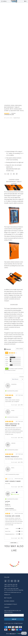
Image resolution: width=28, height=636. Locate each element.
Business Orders (9, 601)
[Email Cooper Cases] (18, 581)
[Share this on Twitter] (8, 174)
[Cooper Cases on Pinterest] (12, 581)
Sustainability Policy (10, 604)
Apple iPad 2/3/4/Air (9, 123)
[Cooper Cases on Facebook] (8, 581)
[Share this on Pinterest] (14, 174)
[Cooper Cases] (14, 1)
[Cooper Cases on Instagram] (15, 581)
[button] (10, 113)
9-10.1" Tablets (19, 123)
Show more (13, 542)
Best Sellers (8, 598)
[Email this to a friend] (16, 174)
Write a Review (19, 348)
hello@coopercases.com (15, 592)
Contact (6, 607)
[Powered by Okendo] (7, 349)
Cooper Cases (11, 623)
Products (7, 594)
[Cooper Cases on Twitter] (5, 581)
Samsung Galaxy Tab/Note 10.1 (12, 126)
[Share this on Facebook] (11, 174)
